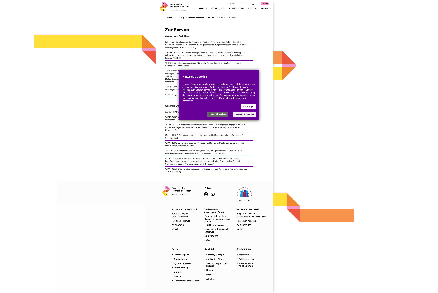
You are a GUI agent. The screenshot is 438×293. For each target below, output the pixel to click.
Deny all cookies (218, 114)
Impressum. (188, 101)
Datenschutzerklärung (229, 98)
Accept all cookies (245, 114)
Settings (249, 106)
